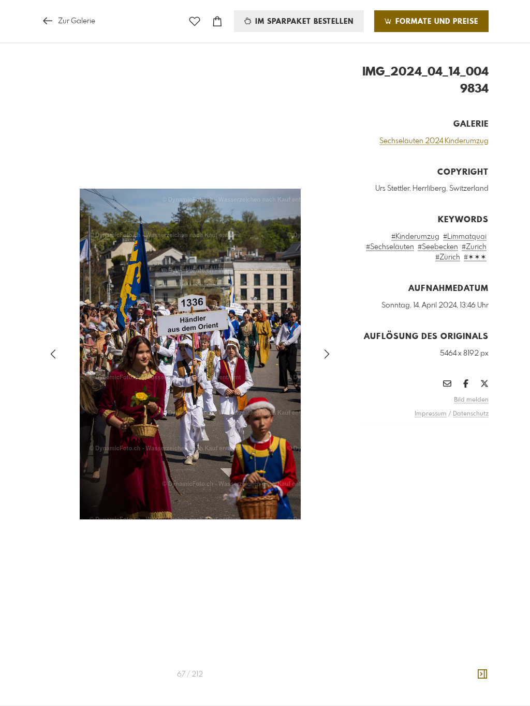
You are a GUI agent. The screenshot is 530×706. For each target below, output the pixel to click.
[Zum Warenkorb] (217, 21)
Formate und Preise (435, 21)
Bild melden (471, 400)
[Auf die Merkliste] (194, 21)
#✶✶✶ (475, 257)
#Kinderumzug (415, 236)
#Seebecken (438, 247)
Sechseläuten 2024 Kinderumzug (434, 141)
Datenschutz (471, 414)
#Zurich (474, 247)
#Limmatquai (465, 236)
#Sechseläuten (390, 247)
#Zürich (447, 257)
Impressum (431, 414)
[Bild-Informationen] (482, 674)
